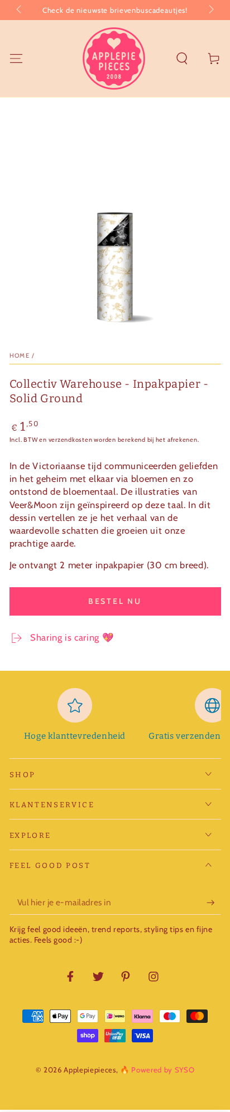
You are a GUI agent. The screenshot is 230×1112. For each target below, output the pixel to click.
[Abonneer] (214, 902)
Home (19, 355)
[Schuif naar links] (19, 10)
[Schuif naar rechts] (210, 10)
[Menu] (16, 58)
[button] (182, 58)
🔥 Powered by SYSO (157, 1069)
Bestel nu (115, 601)
